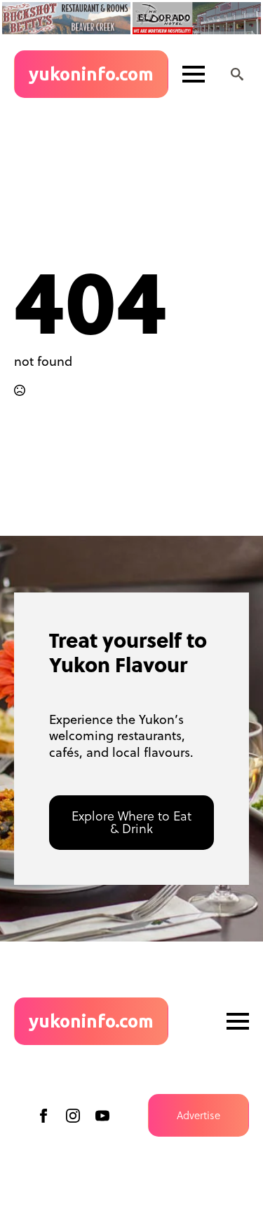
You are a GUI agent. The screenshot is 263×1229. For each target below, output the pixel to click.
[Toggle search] (237, 74)
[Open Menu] (193, 74)
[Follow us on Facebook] (43, 1115)
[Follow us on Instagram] (72, 1115)
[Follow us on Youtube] (102, 1115)
